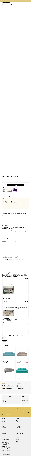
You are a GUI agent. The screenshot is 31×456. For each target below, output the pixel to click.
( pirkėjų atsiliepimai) (8, 177)
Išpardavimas (4, 427)
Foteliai (3, 423)
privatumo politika (12, 338)
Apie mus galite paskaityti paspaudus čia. (7, 230)
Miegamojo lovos (4, 421)
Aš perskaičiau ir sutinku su (8, 338)
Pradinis (3, 4)
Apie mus (17, 420)
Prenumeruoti (26, 412)
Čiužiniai (3, 422)
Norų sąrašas (17, 428)
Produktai (5, 4)
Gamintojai (17, 423)
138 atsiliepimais (21, 404)
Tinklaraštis (17, 431)
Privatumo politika (18, 421)
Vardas (3, 322)
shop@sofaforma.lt (18, 437)
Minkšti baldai (4, 420)
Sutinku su (7, 414)
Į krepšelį (15, 185)
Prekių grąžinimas (18, 426)
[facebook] (16, 441)
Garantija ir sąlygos (18, 427)
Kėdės (3, 426)
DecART (15, 241)
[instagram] (17, 441)
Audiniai (17, 422)
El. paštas (3, 325)
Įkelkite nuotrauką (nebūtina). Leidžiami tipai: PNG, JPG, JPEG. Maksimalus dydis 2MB (12, 335)
